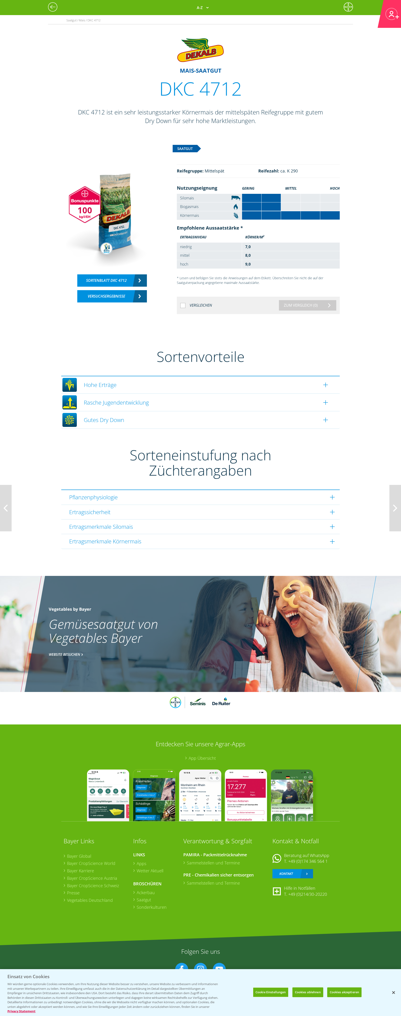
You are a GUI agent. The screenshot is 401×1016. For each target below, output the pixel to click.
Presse (73, 893)
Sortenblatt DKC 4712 (106, 280)
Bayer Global (79, 856)
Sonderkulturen (152, 907)
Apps (141, 863)
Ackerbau (146, 892)
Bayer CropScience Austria (92, 878)
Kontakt (286, 873)
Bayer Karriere (80, 870)
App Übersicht (202, 758)
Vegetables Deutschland (90, 900)
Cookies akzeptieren (344, 992)
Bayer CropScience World (91, 863)
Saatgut (144, 899)
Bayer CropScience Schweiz (93, 885)
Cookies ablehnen (308, 992)
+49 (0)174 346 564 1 (308, 861)
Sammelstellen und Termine (213, 863)
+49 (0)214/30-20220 (307, 894)
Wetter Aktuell (150, 870)
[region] (200, 992)
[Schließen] (393, 992)
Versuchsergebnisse (106, 296)
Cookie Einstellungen (270, 992)
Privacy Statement (21, 1011)
